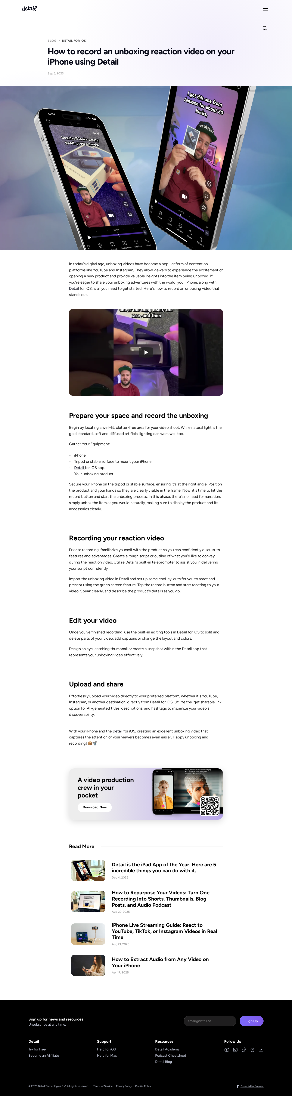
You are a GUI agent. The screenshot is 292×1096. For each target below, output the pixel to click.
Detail (74, 288)
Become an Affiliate (43, 1055)
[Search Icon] (265, 28)
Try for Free (37, 1049)
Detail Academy (167, 1049)
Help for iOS (106, 1049)
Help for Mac (107, 1055)
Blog (52, 41)
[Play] (146, 352)
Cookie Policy (143, 1086)
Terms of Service (103, 1086)
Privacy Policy (124, 1086)
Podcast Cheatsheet (170, 1055)
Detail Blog (163, 1062)
